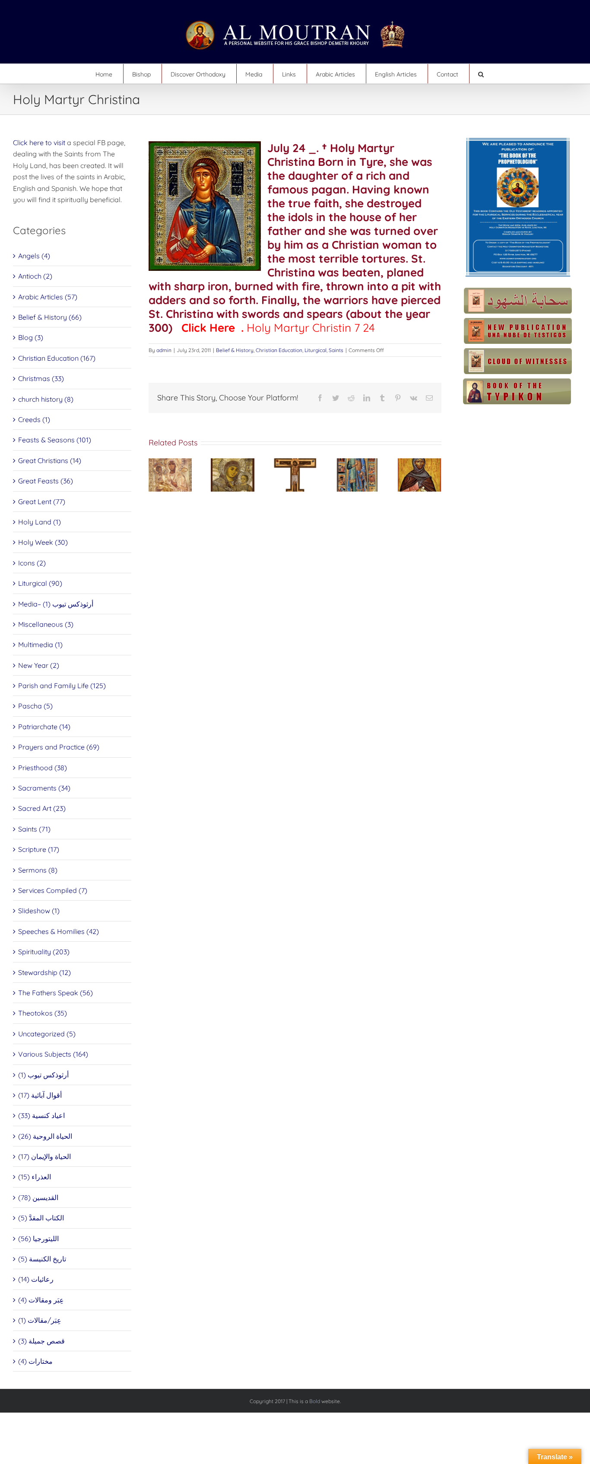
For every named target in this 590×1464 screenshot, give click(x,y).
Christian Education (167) (56, 358)
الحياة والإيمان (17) (44, 1156)
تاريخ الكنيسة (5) (42, 1258)
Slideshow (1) (39, 910)
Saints (336, 350)
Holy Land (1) (39, 522)
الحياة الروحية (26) (45, 1136)
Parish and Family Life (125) (62, 685)
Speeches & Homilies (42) (58, 931)
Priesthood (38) (42, 767)
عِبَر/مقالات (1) (39, 1320)
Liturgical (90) (40, 583)
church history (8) (45, 399)
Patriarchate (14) (44, 726)
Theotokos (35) (42, 1013)
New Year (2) (38, 665)
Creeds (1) (34, 419)
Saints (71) (34, 829)
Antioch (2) (35, 276)
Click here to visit (39, 142)
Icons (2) (32, 563)
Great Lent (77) (41, 501)
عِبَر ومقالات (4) (41, 1300)
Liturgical (316, 350)
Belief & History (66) (50, 317)
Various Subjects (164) (53, 1054)
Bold (314, 1401)
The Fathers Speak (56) (55, 992)
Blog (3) (30, 337)
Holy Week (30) (43, 542)
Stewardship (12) (44, 972)
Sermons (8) (37, 870)
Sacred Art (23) (42, 808)
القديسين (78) (38, 1197)
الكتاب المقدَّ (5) (41, 1217)
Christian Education (279, 350)
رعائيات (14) (36, 1279)
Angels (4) (34, 255)
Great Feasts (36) (45, 480)
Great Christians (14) (49, 460)
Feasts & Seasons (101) (54, 439)
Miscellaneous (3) (45, 624)
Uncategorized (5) (47, 1033)
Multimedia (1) (40, 644)
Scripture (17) (38, 849)
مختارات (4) (35, 1361)
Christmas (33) (41, 378)
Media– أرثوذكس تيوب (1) (55, 604)
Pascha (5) (35, 706)
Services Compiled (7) (52, 890)
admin (163, 350)
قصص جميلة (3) (41, 1341)
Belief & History (235, 350)
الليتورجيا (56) (38, 1238)
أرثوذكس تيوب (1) (43, 1074)
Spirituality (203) (44, 951)
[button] (481, 73)
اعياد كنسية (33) (41, 1115)
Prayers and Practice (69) (58, 747)
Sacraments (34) (44, 788)
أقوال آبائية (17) (40, 1095)
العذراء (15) (34, 1176)
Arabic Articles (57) (47, 296)
